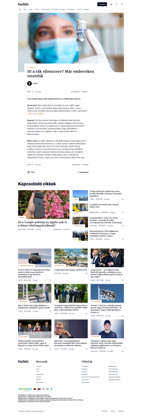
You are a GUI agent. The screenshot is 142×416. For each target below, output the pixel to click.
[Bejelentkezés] (111, 4)
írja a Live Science (36, 113)
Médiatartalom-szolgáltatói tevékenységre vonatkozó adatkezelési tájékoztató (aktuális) (45, 398)
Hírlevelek (55, 9)
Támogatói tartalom (114, 379)
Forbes (92, 199)
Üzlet (19, 9)
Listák (30, 9)
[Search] (117, 4)
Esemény (84, 371)
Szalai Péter (22, 229)
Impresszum (85, 379)
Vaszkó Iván (93, 225)
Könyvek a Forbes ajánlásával (91, 377)
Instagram (121, 411)
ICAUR (20, 280)
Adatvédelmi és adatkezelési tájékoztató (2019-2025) (34, 396)
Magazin (86, 9)
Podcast (62, 9)
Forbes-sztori (45, 9)
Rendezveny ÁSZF (114, 377)
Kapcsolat (85, 374)
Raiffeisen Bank (94, 212)
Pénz (25, 9)
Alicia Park (94, 351)
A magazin (85, 366)
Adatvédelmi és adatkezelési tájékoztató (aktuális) (33, 395)
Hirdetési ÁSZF (113, 374)
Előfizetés (102, 4)
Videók (37, 9)
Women (38, 379)
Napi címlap (39, 382)
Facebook (105, 411)
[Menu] (122, 4)
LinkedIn (112, 411)
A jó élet (79, 9)
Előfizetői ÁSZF (113, 369)
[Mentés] (123, 199)
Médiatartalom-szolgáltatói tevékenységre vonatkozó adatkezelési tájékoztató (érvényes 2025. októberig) (50, 400)
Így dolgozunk (86, 382)
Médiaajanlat (112, 366)
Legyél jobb (39, 374)
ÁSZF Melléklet (113, 371)
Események (70, 9)
